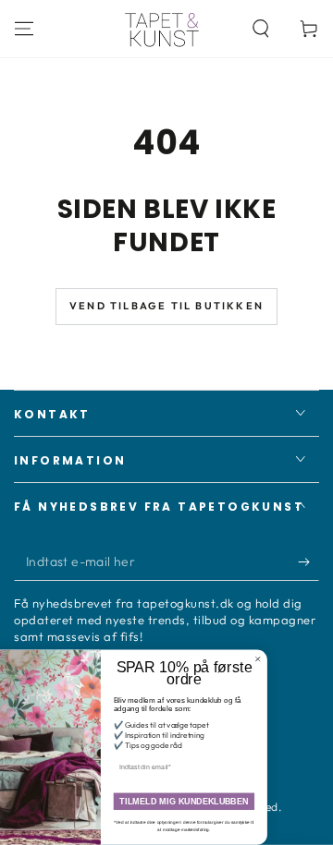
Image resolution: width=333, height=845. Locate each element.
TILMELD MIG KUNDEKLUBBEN (204, 801)
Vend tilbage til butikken (166, 305)
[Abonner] (308, 562)
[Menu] (24, 28)
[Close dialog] (277, 659)
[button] (261, 28)
